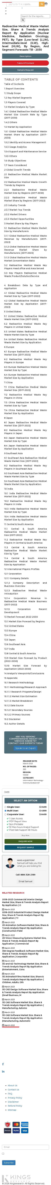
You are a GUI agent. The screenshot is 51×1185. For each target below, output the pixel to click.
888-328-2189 (9, 1053)
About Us (12, 1085)
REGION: (27, 772)
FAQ (10, 1093)
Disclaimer (13, 1102)
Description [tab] (25, 56)
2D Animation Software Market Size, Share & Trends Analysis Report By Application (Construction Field (25, 928)
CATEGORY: (28, 778)
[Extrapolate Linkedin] (3, 1071)
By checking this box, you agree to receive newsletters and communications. (27, 1155)
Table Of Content (25, 63)
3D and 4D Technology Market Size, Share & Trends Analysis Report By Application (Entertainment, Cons (25, 966)
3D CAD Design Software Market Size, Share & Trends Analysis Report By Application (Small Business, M (25, 992)
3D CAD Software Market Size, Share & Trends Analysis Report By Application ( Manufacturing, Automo (23, 1005)
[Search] (23, 20)
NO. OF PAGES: (29, 767)
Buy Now (25, 835)
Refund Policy (15, 1106)
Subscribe (9, 1162)
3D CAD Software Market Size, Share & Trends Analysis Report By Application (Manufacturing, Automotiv (22, 1018)
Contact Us (13, 1089)
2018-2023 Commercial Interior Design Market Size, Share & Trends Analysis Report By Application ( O (25, 902)
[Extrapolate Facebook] (3, 1064)
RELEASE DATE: (30, 761)
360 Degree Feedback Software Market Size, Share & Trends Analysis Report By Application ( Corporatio (25, 954)
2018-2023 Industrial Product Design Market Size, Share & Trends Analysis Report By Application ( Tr (25, 915)
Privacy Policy (15, 1098)
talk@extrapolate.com (13, 1050)
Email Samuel (25, 881)
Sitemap (12, 1110)
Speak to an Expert (25, 748)
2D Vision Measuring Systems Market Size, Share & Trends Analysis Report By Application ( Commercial (24, 941)
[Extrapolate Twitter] (25, 1068)
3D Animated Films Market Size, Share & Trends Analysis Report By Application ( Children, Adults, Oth (23, 979)
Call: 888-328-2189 (25, 874)
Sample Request (25, 70)
